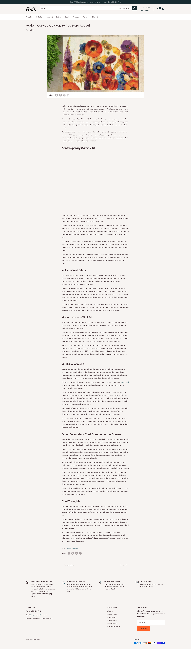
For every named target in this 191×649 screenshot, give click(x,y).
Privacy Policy (112, 614)
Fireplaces (76, 17)
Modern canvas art (72, 548)
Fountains (29, 17)
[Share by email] (68, 95)
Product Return (112, 623)
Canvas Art (49, 17)
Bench (67, 17)
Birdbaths (39, 17)
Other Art (95, 17)
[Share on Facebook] (56, 95)
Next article (123, 565)
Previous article (69, 565)
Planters (85, 17)
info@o (32, 615)
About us (110, 611)
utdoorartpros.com (41, 615)
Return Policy (111, 617)
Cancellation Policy (113, 626)
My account (145, 10)
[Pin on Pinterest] (60, 95)
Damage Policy (112, 620)
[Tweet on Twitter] (64, 95)
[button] (158, 9)
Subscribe (143, 628)
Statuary (59, 17)
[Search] (134, 8)
